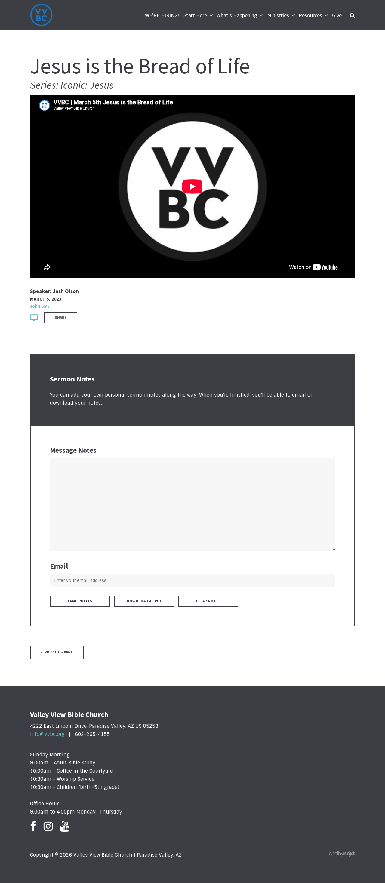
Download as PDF (144, 601)
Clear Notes (208, 601)
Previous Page (58, 652)
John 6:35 (40, 306)
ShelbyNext (342, 854)
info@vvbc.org (47, 734)
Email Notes (80, 601)
